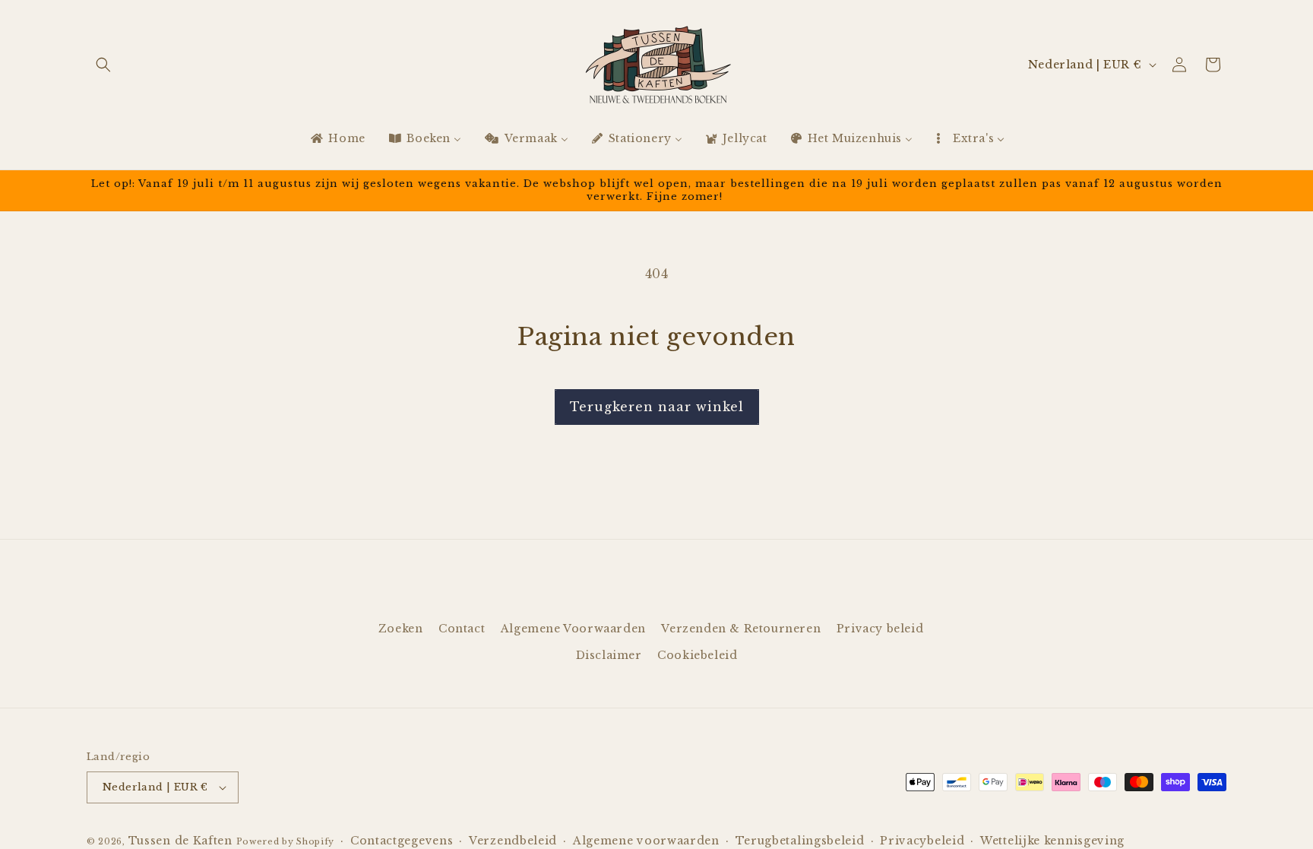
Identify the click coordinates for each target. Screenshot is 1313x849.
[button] (103, 64)
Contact (461, 628)
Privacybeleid (922, 840)
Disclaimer (609, 655)
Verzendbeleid (513, 840)
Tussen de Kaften (180, 840)
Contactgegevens (402, 840)
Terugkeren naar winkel (657, 406)
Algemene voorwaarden (646, 840)
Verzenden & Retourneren (741, 628)
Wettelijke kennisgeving (1052, 840)
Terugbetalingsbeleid (800, 840)
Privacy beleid (880, 628)
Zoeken (400, 628)
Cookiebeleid (697, 655)
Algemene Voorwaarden (573, 628)
